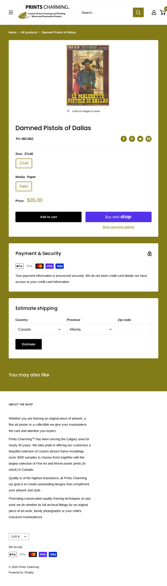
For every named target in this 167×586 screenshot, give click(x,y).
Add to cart (48, 217)
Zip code (124, 320)
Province (73, 320)
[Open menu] (11, 12)
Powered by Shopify (21, 572)
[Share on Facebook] (124, 139)
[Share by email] (148, 139)
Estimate (28, 344)
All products (29, 32)
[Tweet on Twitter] (140, 139)
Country (21, 320)
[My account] (154, 12)
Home (13, 32)
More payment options (118, 227)
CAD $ (15, 536)
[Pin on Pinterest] (132, 139)
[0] (162, 12)
